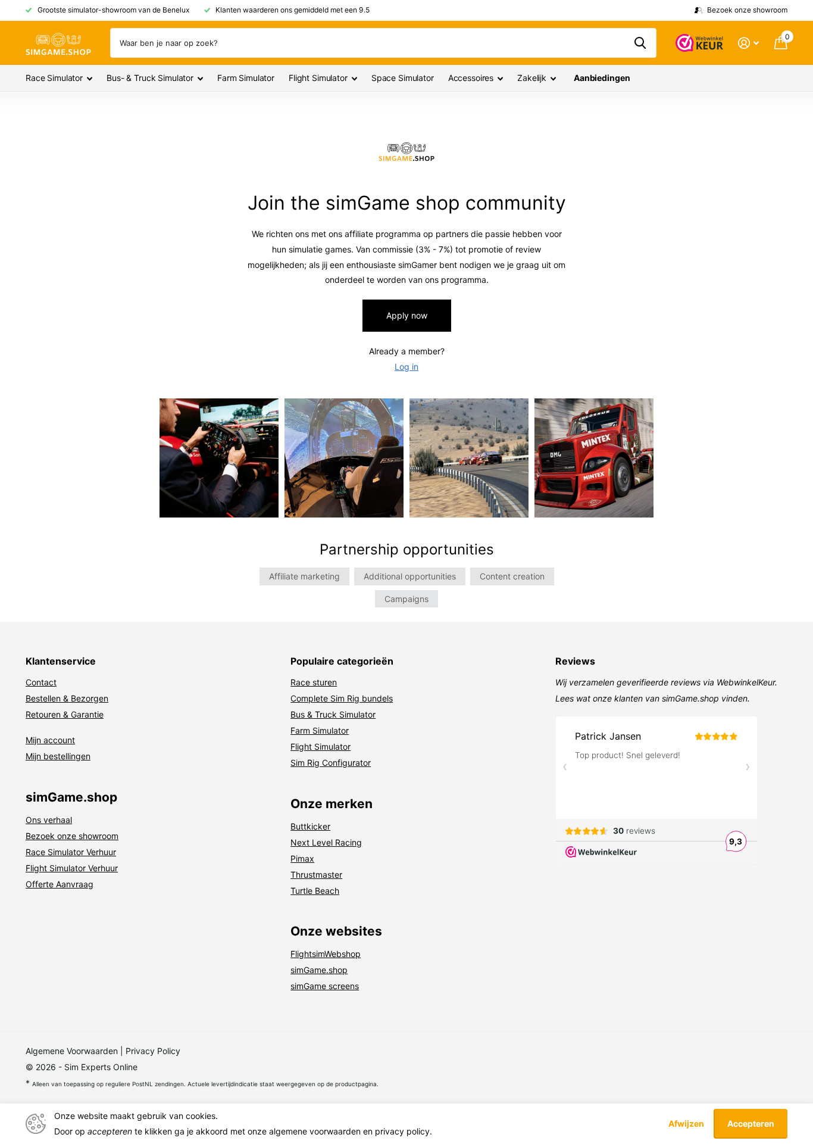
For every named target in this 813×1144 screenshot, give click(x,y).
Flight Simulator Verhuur (72, 868)
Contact (41, 682)
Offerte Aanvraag (59, 884)
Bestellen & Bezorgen (67, 698)
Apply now (406, 315)
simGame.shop (319, 970)
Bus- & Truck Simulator (150, 78)
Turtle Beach (314, 891)
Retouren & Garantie (65, 714)
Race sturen (313, 682)
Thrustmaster (316, 874)
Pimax (302, 858)
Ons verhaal (49, 820)
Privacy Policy (153, 1051)
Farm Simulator (245, 78)
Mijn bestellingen (58, 756)
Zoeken (640, 43)
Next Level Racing (326, 842)
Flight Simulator (318, 78)
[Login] (748, 43)
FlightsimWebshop (325, 954)
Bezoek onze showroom (72, 836)
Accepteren (750, 1123)
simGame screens (324, 986)
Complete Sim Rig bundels (341, 698)
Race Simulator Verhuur (71, 852)
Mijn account (50, 740)
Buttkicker (310, 826)
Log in (406, 366)
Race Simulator (54, 78)
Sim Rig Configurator (330, 763)
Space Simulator (402, 78)
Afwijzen (686, 1123)
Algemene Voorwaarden (72, 1051)
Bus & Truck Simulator (333, 714)
